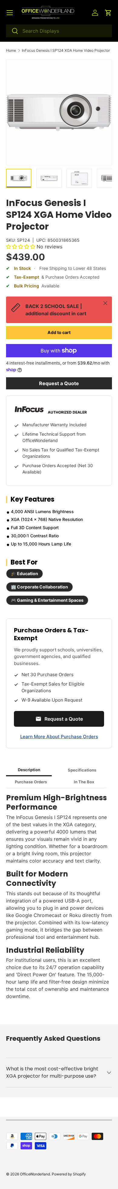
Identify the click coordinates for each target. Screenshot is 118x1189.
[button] (108, 12)
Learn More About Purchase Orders (59, 736)
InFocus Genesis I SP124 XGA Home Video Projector (66, 50)
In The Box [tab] (84, 781)
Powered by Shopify (69, 1174)
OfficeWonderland (35, 1174)
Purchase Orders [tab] (31, 781)
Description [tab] (29, 769)
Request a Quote (59, 383)
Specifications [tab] (82, 770)
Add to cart (59, 332)
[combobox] (59, 31)
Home (11, 50)
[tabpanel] (59, 899)
